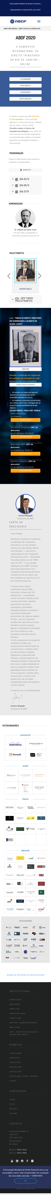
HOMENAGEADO (25, 92)
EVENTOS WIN (14, 1062)
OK (25, 1181)
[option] (25, 276)
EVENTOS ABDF (15, 1053)
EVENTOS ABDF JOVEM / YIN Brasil (23, 1076)
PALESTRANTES (25, 85)
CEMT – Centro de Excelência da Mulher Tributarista (23, 1033)
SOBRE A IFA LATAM (17, 1013)
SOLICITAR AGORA (25, 437)
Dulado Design (30, 1188)
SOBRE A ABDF (15, 1000)
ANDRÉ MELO (25, 289)
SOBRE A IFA (14, 1009)
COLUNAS (13, 1113)
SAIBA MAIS (25, 369)
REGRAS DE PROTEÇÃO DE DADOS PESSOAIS (25, 975)
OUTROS (12, 1081)
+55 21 (19, 1150)
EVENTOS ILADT (15, 1072)
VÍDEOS (12, 1099)
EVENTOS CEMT (15, 1067)
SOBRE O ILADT (15, 1018)
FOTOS (12, 1104)
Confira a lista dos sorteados (25, 384)
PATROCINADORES (25, 99)
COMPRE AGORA (25, 420)
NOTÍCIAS (13, 1109)
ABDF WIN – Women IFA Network (23, 1023)
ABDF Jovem (14, 1027)
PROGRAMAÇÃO (25, 79)
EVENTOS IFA (14, 1058)
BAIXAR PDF (27, 170)
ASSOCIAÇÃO (14, 1004)
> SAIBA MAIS (36, 1176)
